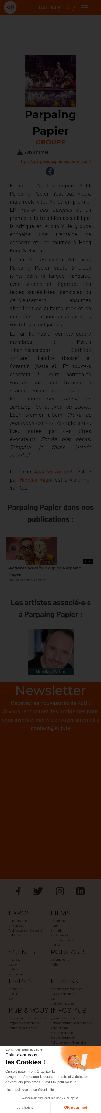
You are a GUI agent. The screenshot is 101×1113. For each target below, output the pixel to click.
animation (57, 930)
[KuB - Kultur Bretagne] (25, 7)
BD (11, 998)
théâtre (13, 969)
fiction (55, 925)
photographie (18, 920)
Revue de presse (62, 1032)
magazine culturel (62, 993)
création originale (62, 940)
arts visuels (16, 925)
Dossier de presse (63, 1037)
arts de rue (16, 974)
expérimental (60, 935)
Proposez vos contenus (24, 1023)
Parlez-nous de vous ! (23, 1027)
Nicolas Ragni (36, 479)
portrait (56, 945)
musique (14, 959)
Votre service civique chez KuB (29, 1018)
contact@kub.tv (50, 727)
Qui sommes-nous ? (64, 1018)
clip (53, 998)
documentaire (60, 920)
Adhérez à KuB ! (61, 1027)
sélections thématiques (66, 989)
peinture (14, 935)
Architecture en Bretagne (25, 930)
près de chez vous (62, 1003)
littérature (15, 989)
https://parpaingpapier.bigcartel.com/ (55, 161)
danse (13, 964)
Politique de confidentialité (68, 1042)
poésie (13, 993)
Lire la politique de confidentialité (29, 1090)
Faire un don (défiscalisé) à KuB (71, 1023)
